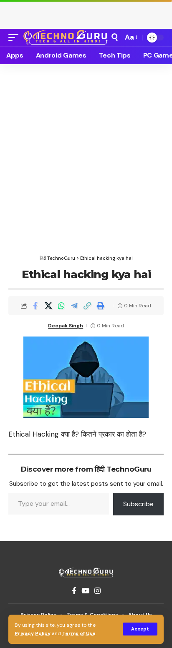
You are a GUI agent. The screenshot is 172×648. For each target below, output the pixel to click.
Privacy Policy (33, 633)
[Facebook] (74, 591)
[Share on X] (48, 305)
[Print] (100, 305)
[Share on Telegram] (74, 305)
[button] (140, 629)
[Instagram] (97, 591)
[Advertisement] (86, 12)
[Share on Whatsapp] (61, 305)
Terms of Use (79, 633)
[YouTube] (85, 591)
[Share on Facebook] (35, 305)
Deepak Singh (65, 325)
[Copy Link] (87, 305)
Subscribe (138, 504)
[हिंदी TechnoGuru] (66, 37)
